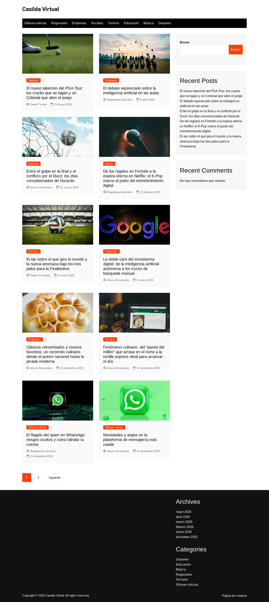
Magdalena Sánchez (120, 99)
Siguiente (54, 477)
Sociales (97, 23)
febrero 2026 (185, 527)
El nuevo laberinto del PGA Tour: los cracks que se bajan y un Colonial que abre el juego (54, 93)
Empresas (79, 23)
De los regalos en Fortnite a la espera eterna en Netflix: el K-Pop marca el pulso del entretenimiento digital (211, 126)
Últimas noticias (35, 23)
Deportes (164, 23)
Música (149, 23)
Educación (131, 23)
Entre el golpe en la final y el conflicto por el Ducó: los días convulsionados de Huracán (52, 176)
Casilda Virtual (40, 9)
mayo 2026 (183, 511)
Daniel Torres (38, 104)
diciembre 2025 (187, 537)
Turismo (113, 23)
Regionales (59, 23)
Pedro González (40, 275)
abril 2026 (183, 517)
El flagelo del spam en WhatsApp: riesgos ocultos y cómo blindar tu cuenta (55, 440)
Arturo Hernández (41, 187)
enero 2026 (184, 532)
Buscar (185, 42)
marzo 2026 (184, 521)
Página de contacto (234, 595)
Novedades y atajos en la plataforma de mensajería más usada (130, 440)
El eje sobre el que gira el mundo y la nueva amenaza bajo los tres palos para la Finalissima (56, 264)
